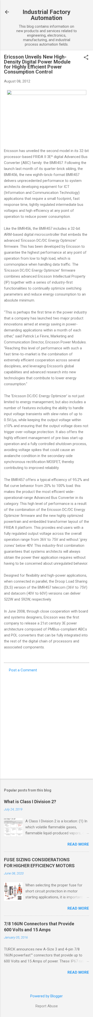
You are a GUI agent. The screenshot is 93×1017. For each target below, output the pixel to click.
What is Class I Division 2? (30, 801)
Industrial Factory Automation (46, 14)
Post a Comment (23, 670)
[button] (86, 57)
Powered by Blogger (46, 996)
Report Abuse (46, 1006)
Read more (78, 844)
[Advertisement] (46, 724)
